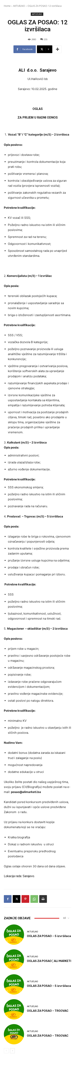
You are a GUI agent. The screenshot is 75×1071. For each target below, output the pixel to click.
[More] (57, 49)
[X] (16, 899)
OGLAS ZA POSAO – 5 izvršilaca (49, 936)
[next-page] (12, 1050)
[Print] (43, 899)
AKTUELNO (19, 6)
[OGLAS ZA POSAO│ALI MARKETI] (14, 959)
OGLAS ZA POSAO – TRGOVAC (47, 1010)
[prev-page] (6, 1050)
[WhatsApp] (34, 899)
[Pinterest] (25, 899)
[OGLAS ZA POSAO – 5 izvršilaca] (14, 934)
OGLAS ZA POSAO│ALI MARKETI (49, 961)
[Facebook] (8, 899)
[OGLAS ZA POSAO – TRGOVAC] (14, 1009)
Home (7, 6)
